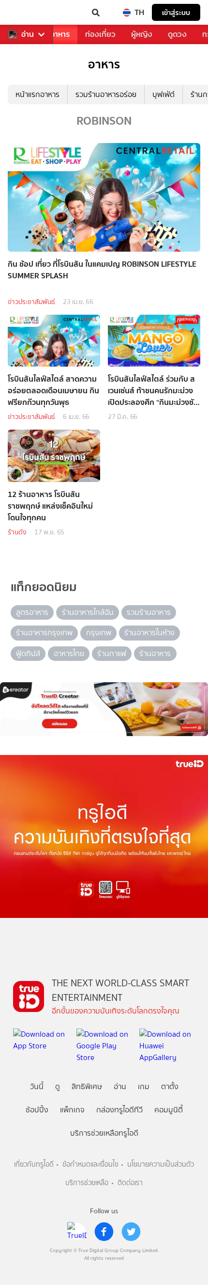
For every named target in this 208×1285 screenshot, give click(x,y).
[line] (77, 1231)
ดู (57, 1086)
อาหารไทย (69, 653)
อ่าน (27, 34)
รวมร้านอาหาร (149, 612)
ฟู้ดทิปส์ (28, 653)
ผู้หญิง (141, 34)
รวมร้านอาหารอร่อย (105, 94)
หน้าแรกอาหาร (37, 94)
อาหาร (60, 34)
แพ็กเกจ (72, 1109)
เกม (143, 1086)
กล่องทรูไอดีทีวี (119, 1109)
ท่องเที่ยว (100, 34)
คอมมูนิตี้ (168, 1109)
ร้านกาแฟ (111, 653)
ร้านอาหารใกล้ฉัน (88, 612)
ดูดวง (177, 34)
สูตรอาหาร (32, 612)
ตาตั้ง (169, 1086)
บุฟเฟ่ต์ (163, 94)
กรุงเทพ (98, 632)
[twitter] (131, 1231)
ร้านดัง (17, 532)
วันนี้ (37, 1086)
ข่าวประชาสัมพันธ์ (31, 302)
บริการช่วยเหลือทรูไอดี (104, 1133)
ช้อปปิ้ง (37, 1109)
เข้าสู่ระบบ (176, 12)
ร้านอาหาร (155, 653)
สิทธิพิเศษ (87, 1086)
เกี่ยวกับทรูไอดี (34, 1164)
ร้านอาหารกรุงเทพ (44, 632)
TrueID (27, 12)
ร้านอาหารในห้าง (149, 632)
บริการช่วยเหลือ (86, 1183)
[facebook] (104, 1231)
